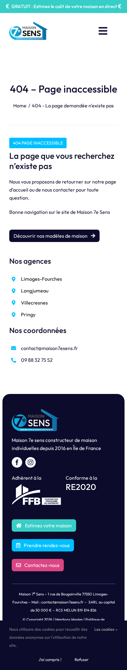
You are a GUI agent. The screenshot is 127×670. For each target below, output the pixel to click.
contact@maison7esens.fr (49, 348)
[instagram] (30, 462)
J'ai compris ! (50, 659)
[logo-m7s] (28, 24)
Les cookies (104, 629)
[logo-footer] (35, 411)
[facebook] (17, 462)
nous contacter (58, 190)
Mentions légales (69, 619)
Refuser (81, 659)
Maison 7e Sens (93, 212)
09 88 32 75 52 (37, 360)
